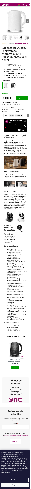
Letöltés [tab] (11, 115)
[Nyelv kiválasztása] (19, 5)
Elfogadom (15, 485)
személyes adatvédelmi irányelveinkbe (16, 435)
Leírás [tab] (5, 115)
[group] (15, 356)
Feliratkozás (15, 441)
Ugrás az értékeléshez (21, 43)
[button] (15, 367)
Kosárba (23, 98)
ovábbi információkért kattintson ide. (12, 471)
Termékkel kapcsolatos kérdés (12, 105)
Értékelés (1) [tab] (18, 115)
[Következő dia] (27, 21)
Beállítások (15, 480)
